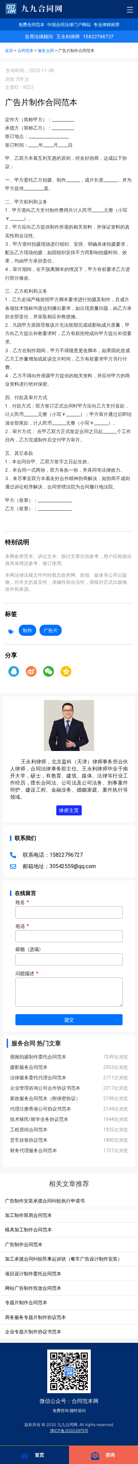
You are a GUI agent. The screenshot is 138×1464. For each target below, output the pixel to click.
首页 (9, 50)
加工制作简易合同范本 (28, 1215)
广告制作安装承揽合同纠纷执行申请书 (45, 1200)
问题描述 (27, 974)
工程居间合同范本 (29, 1129)
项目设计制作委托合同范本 (33, 1273)
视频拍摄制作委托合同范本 (38, 1056)
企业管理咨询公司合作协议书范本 (45, 1088)
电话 (22, 926)
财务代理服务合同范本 (33, 1150)
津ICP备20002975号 (69, 1430)
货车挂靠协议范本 (29, 1140)
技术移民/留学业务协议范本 (39, 1119)
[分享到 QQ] (13, 671)
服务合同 (46, 50)
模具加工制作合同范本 (28, 1229)
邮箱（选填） (29, 949)
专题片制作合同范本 (26, 1302)
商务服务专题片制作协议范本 (35, 1317)
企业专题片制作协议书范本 (33, 1331)
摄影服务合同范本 (29, 1067)
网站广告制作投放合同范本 (33, 1288)
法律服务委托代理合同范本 (38, 1077)
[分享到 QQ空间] (66, 671)
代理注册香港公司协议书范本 (40, 1109)
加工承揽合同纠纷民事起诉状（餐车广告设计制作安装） (63, 1259)
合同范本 (25, 50)
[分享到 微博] (31, 671)
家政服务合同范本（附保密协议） (45, 1098)
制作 (27, 630)
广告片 (51, 630)
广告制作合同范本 (24, 1244)
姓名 (22, 902)
